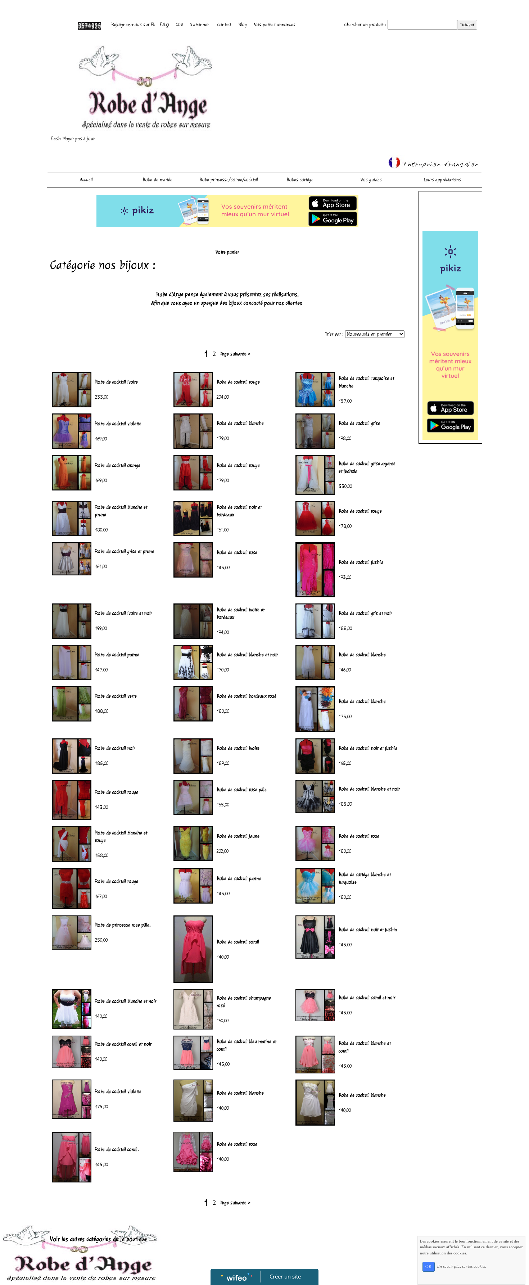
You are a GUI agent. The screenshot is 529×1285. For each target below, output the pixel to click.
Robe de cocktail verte (116, 696)
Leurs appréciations (442, 180)
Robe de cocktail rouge (238, 382)
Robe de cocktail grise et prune (124, 551)
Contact (224, 25)
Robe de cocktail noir (115, 748)
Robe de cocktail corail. (117, 1149)
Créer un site (285, 1276)
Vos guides (371, 180)
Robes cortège (299, 180)
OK (428, 1266)
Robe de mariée (157, 180)
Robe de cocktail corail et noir (367, 998)
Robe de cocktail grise (359, 423)
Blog (242, 25)
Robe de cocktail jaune (238, 836)
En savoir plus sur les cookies (461, 1266)
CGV (179, 25)
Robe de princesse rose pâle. (122, 925)
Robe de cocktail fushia (361, 562)
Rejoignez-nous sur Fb (133, 25)
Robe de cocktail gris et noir (365, 613)
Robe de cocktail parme (117, 655)
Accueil (86, 180)
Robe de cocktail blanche (240, 423)
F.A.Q (164, 25)
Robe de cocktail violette (118, 424)
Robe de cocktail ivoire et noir (123, 613)
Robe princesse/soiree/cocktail (228, 180)
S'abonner (199, 25)
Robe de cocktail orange (117, 465)
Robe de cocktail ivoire (116, 382)
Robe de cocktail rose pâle (242, 790)
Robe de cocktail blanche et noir (247, 655)
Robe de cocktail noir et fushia (368, 748)
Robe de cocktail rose (237, 552)
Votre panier (227, 252)
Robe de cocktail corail (238, 942)
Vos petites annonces (274, 25)
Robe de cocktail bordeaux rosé (246, 696)
